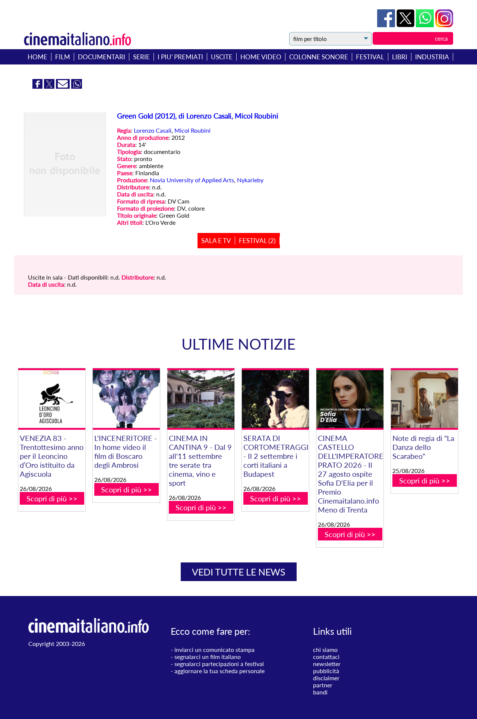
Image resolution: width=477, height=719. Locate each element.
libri (399, 57)
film (62, 57)
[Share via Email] (63, 86)
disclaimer (326, 677)
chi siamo (325, 649)
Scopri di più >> (52, 498)
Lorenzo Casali (152, 130)
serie (141, 57)
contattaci (326, 656)
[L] (126, 399)
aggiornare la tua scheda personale (219, 670)
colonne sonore (318, 57)
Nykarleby (250, 179)
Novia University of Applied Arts (192, 179)
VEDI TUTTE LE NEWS (238, 571)
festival (370, 57)
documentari (101, 57)
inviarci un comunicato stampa (214, 649)
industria (432, 57)
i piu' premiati (180, 57)
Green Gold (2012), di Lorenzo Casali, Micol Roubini (197, 116)
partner (322, 684)
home (37, 57)
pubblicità (326, 670)
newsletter (327, 663)
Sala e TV (216, 241)
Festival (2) (257, 241)
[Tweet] (406, 24)
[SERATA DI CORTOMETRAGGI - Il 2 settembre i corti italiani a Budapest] (275, 399)
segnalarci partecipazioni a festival (219, 663)
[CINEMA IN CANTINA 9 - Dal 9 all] (200, 399)
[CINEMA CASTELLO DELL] (349, 399)
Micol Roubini (192, 130)
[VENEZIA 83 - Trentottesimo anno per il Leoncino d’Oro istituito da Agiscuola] (51, 399)
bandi (320, 692)
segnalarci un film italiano (207, 656)
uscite (222, 57)
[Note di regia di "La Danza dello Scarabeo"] (424, 399)
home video (260, 57)
